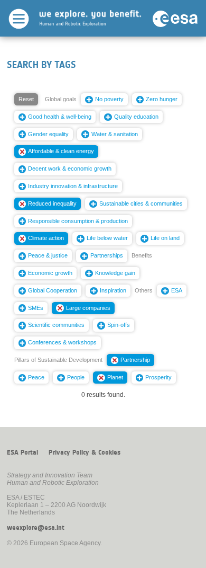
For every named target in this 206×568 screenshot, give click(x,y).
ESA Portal (22, 452)
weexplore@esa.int (35, 527)
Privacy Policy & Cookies (84, 452)
